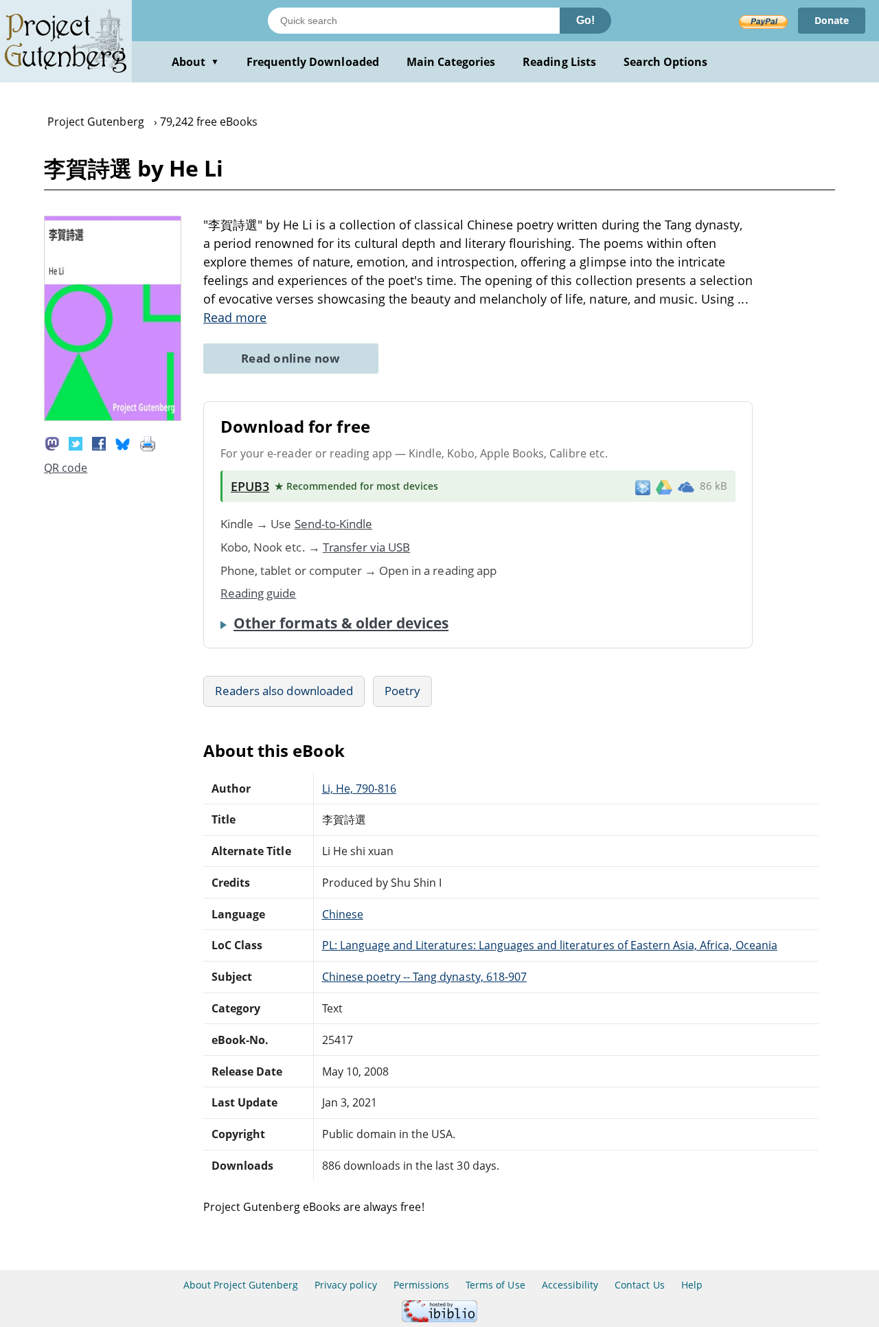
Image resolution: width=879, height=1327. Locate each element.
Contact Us (639, 1284)
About (195, 61)
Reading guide (258, 593)
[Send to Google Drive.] (664, 486)
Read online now (291, 358)
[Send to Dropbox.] (642, 486)
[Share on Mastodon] (52, 442)
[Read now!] (112, 416)
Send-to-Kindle (334, 524)
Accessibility (570, 1284)
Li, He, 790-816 (359, 788)
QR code (65, 467)
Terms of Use (495, 1284)
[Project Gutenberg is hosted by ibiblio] (439, 1318)
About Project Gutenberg (240, 1284)
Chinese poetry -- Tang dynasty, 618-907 (424, 976)
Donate (831, 20)
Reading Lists (559, 61)
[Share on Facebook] (99, 442)
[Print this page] (147, 442)
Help (692, 1284)
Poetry (402, 691)
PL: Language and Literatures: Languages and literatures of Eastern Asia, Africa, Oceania (549, 945)
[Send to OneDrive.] (686, 486)
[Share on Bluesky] (122, 442)
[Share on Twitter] (75, 442)
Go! (585, 20)
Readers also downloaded (284, 691)
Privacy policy (346, 1284)
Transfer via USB (367, 547)
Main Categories (451, 61)
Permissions (421, 1284)
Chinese (342, 914)
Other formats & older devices (340, 623)
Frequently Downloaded (313, 61)
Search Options (666, 61)
